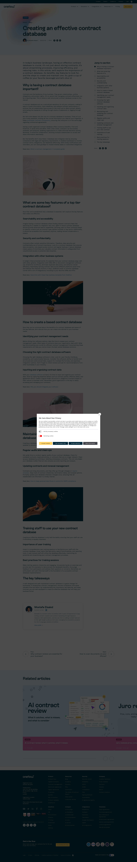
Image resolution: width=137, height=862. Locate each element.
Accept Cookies (45, 443)
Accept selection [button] (75, 443)
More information (90, 443)
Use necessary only (60, 443)
